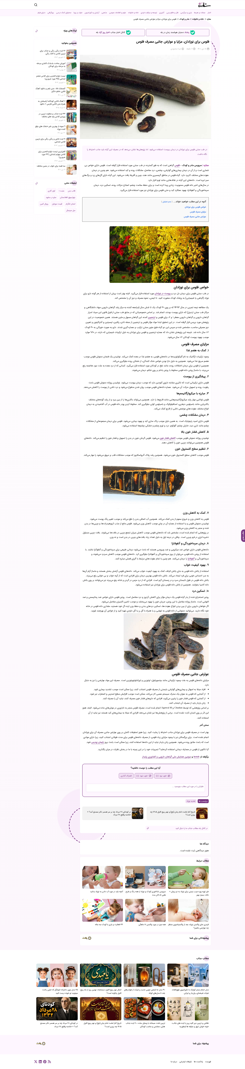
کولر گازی (51, 190)
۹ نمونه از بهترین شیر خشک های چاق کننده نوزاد (50, 128)
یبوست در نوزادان (163, 293)
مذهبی (104, 12)
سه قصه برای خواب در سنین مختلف (51, 166)
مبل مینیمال (70, 210)
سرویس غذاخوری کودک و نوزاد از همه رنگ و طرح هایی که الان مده (146, 893)
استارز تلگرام (70, 203)
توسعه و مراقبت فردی (149, 12)
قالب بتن (71, 190)
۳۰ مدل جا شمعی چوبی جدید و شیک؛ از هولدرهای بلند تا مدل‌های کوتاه (144, 991)
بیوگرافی (50, 12)
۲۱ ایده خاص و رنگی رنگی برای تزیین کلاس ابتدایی (50, 140)
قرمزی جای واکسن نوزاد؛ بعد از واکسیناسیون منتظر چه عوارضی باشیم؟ (188, 926)
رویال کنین (44, 203)
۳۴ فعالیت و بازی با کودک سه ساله (109, 924)
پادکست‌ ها (198, 1061)
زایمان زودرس (97, 742)
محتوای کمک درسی (63, 12)
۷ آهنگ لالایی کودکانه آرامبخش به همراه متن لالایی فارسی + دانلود (51, 102)
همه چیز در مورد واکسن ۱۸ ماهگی (152, 924)
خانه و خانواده (133, 12)
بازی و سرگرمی (186, 12)
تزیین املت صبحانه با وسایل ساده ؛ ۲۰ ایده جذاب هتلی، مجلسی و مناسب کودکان (145, 1025)
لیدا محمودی (176, 48)
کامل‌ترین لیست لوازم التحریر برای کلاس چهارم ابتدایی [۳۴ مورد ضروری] (51, 154)
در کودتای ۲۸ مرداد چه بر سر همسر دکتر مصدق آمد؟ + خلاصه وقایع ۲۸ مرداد (109, 813)
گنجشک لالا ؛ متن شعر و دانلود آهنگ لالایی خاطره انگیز (50, 90)
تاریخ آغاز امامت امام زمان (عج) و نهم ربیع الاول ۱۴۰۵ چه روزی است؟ (172, 813)
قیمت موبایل (57, 203)
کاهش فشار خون (168, 438)
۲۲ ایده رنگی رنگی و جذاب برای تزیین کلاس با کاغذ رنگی (52, 52)
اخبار (209, 12)
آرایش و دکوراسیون (92, 12)
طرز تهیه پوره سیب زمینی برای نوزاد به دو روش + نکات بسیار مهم (189, 893)
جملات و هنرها (199, 12)
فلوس (177, 165)
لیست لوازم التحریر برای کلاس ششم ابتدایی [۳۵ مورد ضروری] (50, 77)
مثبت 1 (61, 190)
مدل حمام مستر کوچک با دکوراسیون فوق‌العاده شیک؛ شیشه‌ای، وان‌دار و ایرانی (190, 991)
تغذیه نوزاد (191, 801)
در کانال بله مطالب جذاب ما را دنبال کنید (192, 828)
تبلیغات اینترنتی (185, 1061)
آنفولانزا (191, 558)
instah (196, 757)
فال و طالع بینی (172, 12)
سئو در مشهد (51, 197)
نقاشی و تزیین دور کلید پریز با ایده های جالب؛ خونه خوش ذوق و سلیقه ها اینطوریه (190, 1025)
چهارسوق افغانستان (67, 197)
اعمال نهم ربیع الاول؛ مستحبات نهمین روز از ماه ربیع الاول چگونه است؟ (100, 991)
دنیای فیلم (41, 12)
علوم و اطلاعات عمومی (117, 12)
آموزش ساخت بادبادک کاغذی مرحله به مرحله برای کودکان (51, 65)
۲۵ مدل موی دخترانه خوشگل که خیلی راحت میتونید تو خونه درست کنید (60, 991)
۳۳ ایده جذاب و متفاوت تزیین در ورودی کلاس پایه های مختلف (52, 115)
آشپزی (161, 12)
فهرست (208, 1061)
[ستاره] (204, 4)
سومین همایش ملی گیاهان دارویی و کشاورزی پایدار (166, 757)
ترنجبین (151, 317)
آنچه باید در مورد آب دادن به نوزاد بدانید (106, 891)
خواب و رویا (78, 12)
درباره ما (174, 1061)
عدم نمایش (167, 201)
